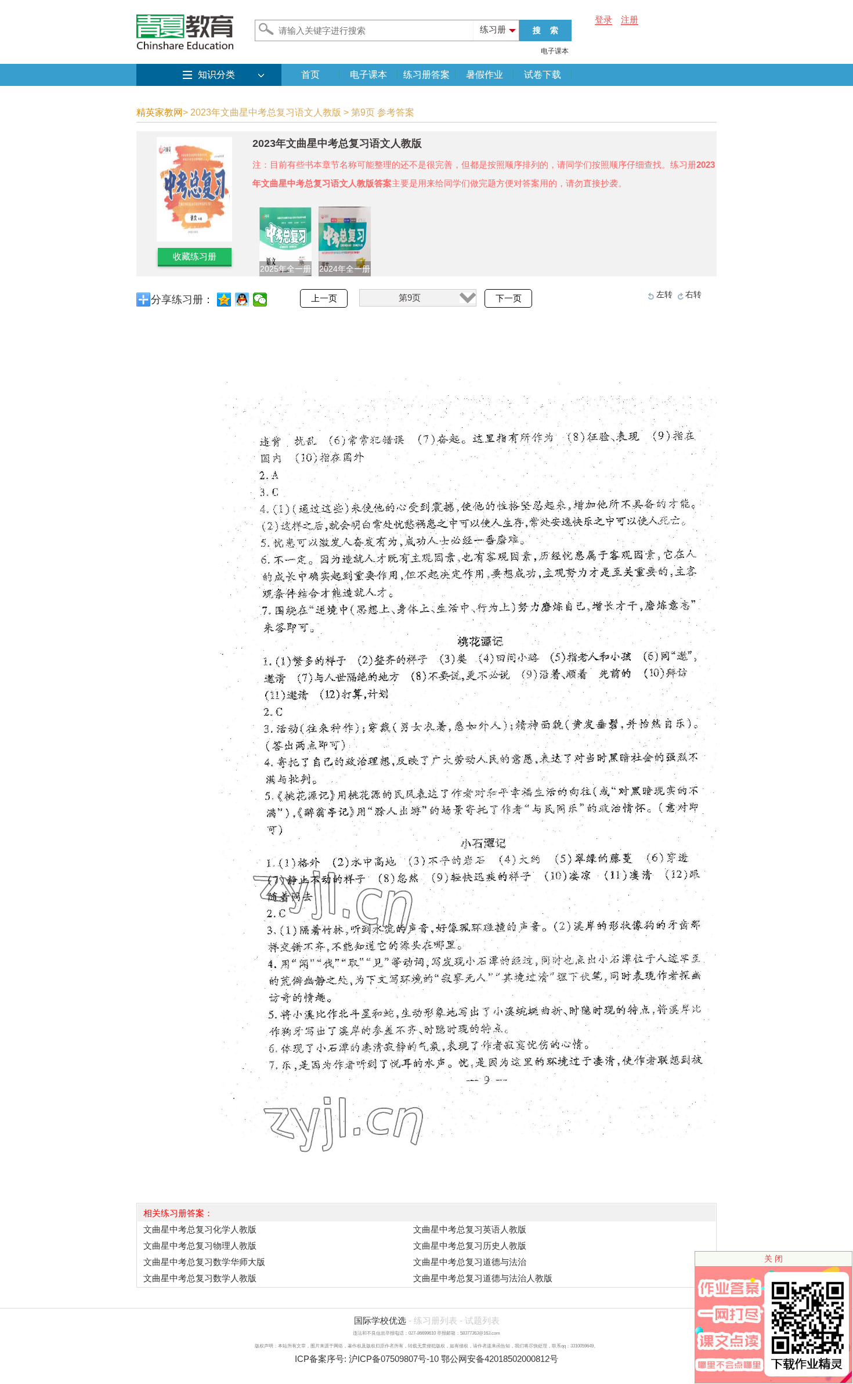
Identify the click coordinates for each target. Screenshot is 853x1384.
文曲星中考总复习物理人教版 (199, 1245)
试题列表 (482, 1320)
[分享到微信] (260, 300)
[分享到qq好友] (242, 300)
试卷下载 (542, 75)
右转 (693, 294)
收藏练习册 (194, 256)
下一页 (509, 298)
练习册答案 (426, 75)
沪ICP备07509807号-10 (394, 1359)
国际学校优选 (380, 1320)
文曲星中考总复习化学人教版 (199, 1229)
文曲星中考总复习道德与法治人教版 (482, 1278)
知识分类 (216, 75)
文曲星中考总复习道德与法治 (469, 1262)
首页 (310, 75)
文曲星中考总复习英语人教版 (469, 1229)
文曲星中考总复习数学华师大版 (204, 1262)
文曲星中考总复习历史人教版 (469, 1245)
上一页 (324, 298)
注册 (629, 19)
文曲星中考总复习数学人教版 (199, 1278)
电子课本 (555, 51)
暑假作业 (484, 75)
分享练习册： (182, 299)
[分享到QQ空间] (224, 300)
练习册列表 (435, 1320)
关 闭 (773, 1258)
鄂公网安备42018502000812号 (499, 1359)
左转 (664, 294)
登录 (603, 19)
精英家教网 (159, 112)
